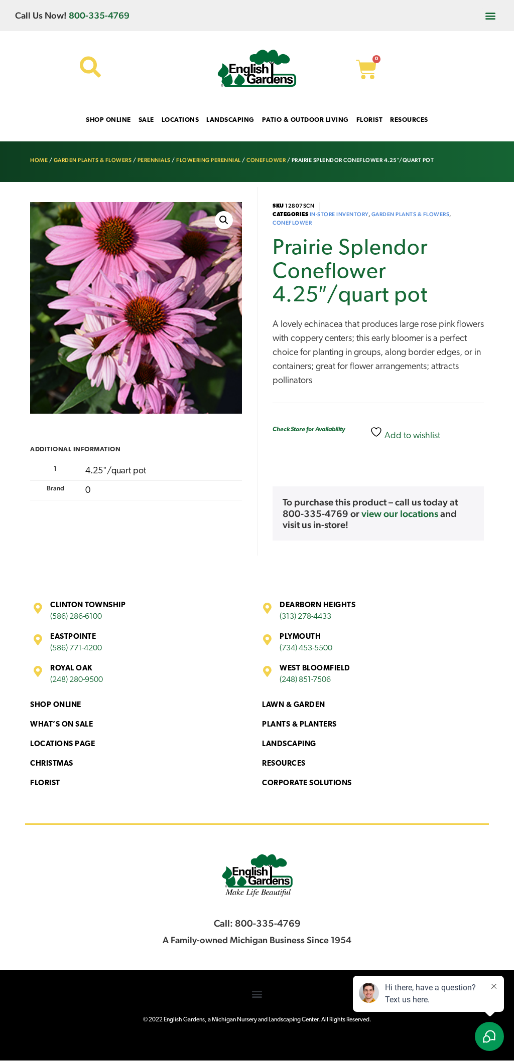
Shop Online (55, 705)
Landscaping (289, 744)
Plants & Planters (299, 725)
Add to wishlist (411, 436)
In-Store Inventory (339, 214)
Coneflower (266, 160)
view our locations (399, 513)
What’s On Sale (61, 725)
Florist (45, 783)
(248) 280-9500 (76, 680)
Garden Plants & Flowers (93, 160)
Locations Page (62, 744)
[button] (490, 15)
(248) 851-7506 (305, 680)
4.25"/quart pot (115, 471)
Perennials (154, 160)
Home (39, 160)
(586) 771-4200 (76, 648)
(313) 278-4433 (305, 617)
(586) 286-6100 (76, 617)
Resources (284, 764)
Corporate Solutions (307, 783)
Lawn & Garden (293, 705)
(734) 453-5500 (306, 648)
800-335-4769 (99, 15)
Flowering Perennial (208, 160)
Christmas (51, 764)
